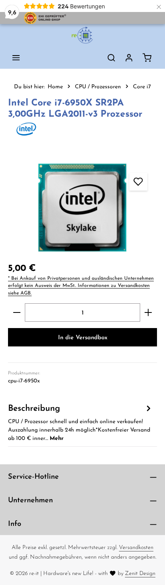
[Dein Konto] (129, 58)
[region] (82, 208)
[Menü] (16, 58)
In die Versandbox (82, 337)
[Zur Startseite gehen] (82, 35)
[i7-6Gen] (82, 208)
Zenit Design (140, 573)
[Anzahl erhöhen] (148, 312)
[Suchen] (111, 58)
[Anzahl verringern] (16, 312)
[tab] (80, 421)
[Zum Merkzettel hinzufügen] (138, 182)
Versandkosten (136, 547)
